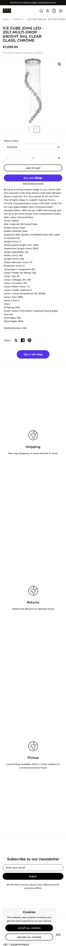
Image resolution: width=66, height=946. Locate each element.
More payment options (33, 183)
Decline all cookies (29, 937)
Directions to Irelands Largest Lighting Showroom (33, 3)
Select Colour (11, 140)
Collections (18, 19)
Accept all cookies (29, 928)
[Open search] (41, 11)
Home (6, 19)
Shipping (18, 53)
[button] (59, 158)
